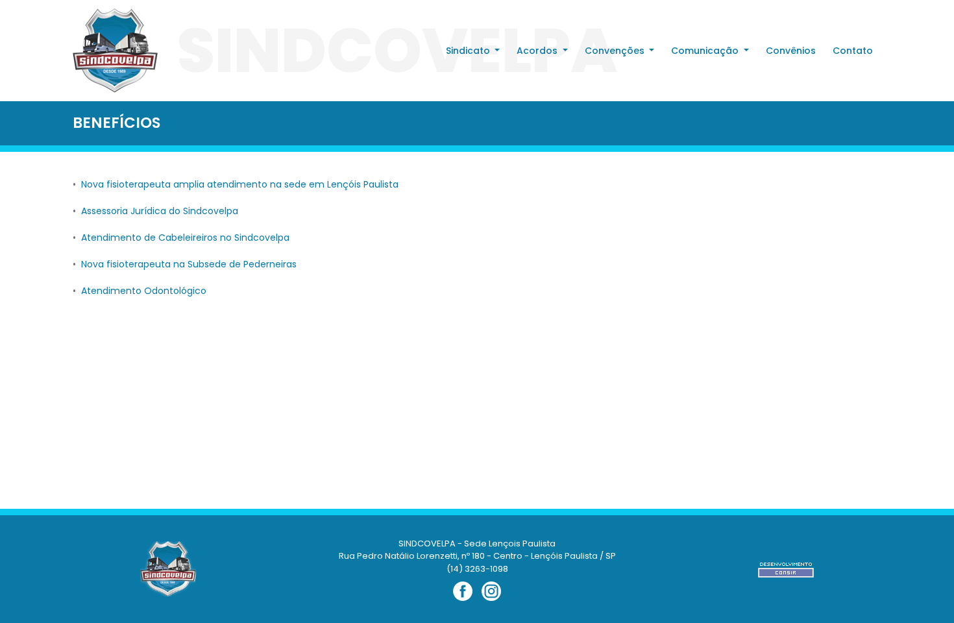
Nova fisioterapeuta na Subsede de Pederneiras (189, 264)
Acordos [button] (538, 50)
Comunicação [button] (706, 50)
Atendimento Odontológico (143, 290)
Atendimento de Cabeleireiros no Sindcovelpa (185, 237)
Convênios (791, 50)
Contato (853, 50)
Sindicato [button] (469, 50)
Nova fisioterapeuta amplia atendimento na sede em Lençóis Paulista (239, 184)
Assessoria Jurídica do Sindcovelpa (159, 210)
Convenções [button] (616, 50)
